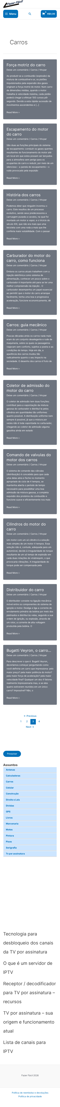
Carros (9, 781)
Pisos (9, 841)
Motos (9, 829)
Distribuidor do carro (25, 589)
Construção (12, 793)
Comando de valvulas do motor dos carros (29, 457)
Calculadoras (13, 775)
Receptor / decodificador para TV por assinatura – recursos (29, 992)
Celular (10, 787)
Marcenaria (12, 823)
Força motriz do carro (26, 65)
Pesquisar (12, 753)
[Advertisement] (30, 893)
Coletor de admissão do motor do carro (28, 388)
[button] (29, 14)
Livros (9, 817)
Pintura (10, 835)
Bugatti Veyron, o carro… (29, 650)
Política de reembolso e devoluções (30, 1092)
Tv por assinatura (15, 853)
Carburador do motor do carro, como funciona (28, 258)
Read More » (13, 112)
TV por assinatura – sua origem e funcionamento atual (28, 1022)
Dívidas (10, 805)
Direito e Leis (13, 799)
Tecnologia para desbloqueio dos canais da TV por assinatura (28, 943)
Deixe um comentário (17, 70)
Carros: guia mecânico (27, 325)
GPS (8, 811)
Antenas (10, 769)
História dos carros (23, 195)
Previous (30, 716)
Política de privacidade (30, 1096)
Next (30, 726)
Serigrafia (11, 847)
